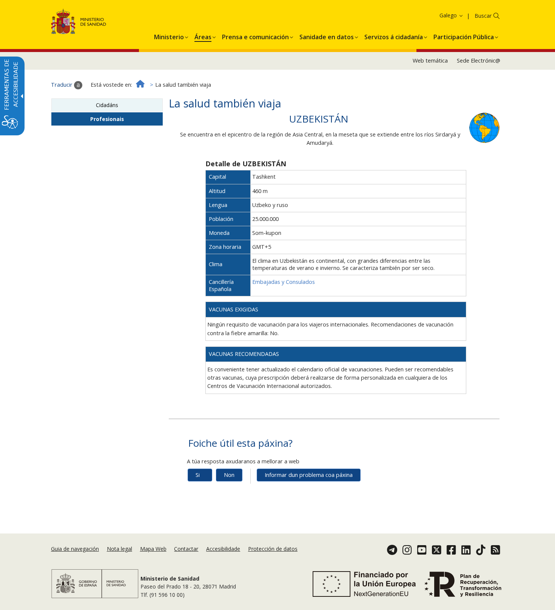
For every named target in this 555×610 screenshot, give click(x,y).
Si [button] (198, 474)
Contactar (186, 548)
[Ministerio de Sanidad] (78, 23)
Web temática (430, 60)
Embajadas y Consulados (283, 281)
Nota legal (119, 548)
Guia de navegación (75, 548)
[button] (438, 15)
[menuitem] (169, 36)
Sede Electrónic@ (478, 60)
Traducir (62, 84)
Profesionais (107, 119)
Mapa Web (153, 548)
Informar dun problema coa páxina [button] (309, 474)
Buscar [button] (483, 15)
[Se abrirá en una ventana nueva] (484, 127)
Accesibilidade (223, 548)
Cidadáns (107, 105)
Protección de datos (273, 548)
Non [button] (229, 474)
